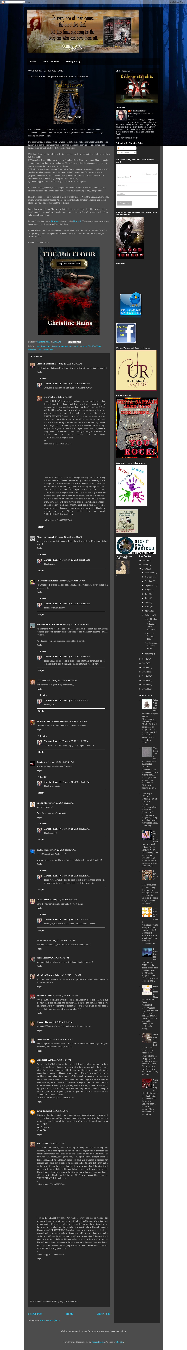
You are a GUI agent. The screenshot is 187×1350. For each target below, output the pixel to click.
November (150, 577)
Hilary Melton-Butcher (47, 581)
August (148, 589)
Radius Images (98, 1342)
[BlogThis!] (71, 342)
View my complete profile (127, 138)
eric (45, 397)
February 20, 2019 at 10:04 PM (62, 850)
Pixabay (54, 221)
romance (83, 346)
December (149, 572)
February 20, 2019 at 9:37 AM (76, 624)
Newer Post (35, 1313)
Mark (39, 958)
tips (51, 350)
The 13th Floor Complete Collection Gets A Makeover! (151, 624)
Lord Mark (42, 1060)
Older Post (103, 1313)
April (147, 606)
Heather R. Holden (45, 995)
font (49, 346)
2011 (144, 689)
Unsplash (77, 221)
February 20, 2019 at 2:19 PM (61, 803)
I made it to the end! (155, 954)
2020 (144, 564)
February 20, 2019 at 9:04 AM (72, 581)
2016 (144, 667)
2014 (144, 676)
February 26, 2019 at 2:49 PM (56, 958)
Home (33, 61)
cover (37, 346)
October (149, 581)
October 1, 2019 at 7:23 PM (60, 397)
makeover (63, 346)
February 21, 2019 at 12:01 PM (76, 876)
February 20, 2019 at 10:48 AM (76, 656)
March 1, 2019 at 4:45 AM (66, 995)
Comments (124, 152)
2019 (144, 569)
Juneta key (42, 762)
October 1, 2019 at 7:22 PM (53, 1143)
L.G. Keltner (42, 680)
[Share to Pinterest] (79, 342)
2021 (144, 560)
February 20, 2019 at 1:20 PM (75, 700)
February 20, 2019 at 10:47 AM (76, 383)
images (55, 346)
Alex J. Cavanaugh (45, 537)
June (147, 598)
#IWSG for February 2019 (149, 636)
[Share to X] (74, 342)
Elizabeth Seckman (45, 364)
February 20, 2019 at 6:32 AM (68, 537)
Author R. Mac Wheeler (48, 721)
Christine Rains (44, 342)
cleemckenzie (43, 1039)
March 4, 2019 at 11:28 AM (60, 1022)
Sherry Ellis (42, 1022)
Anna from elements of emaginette (51, 813)
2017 (144, 663)
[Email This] (69, 342)
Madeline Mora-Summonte (49, 624)
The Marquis (43, 350)
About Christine (51, 61)
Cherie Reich (43, 899)
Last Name (121, 194)
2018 (144, 659)
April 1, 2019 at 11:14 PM (59, 1060)
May (147, 602)
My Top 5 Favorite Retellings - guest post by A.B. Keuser (149, 798)
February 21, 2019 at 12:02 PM (76, 919)
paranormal (73, 346)
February (149, 615)
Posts (121, 148)
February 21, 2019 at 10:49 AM (63, 899)
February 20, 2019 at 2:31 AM (68, 364)
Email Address (124, 177)
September (150, 585)
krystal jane (42, 850)
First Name (122, 185)
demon (44, 346)
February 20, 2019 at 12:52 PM (73, 721)
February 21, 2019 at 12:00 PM (76, 782)
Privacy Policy (73, 61)
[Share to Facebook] (77, 342)
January (148, 654)
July (147, 594)
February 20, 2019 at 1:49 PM (61, 762)
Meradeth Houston (45, 975)
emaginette (42, 803)
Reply (39, 372)
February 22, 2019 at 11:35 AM (62, 940)
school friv (41, 1130)
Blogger (119, 1342)
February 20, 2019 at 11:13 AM (63, 680)
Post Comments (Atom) (50, 1320)
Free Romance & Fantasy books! (151, 645)
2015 (144, 672)
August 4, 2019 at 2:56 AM (57, 1111)
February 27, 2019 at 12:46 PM (68, 975)
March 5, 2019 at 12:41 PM (61, 1039)
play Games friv (44, 1127)
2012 (144, 684)
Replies (43, 378)
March (148, 611)
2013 (144, 680)
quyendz (41, 1111)
